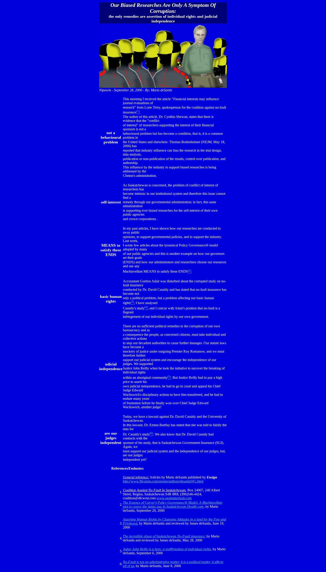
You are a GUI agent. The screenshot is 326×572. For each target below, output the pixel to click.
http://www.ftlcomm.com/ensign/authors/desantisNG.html (163, 481)
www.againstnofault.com (174, 498)
